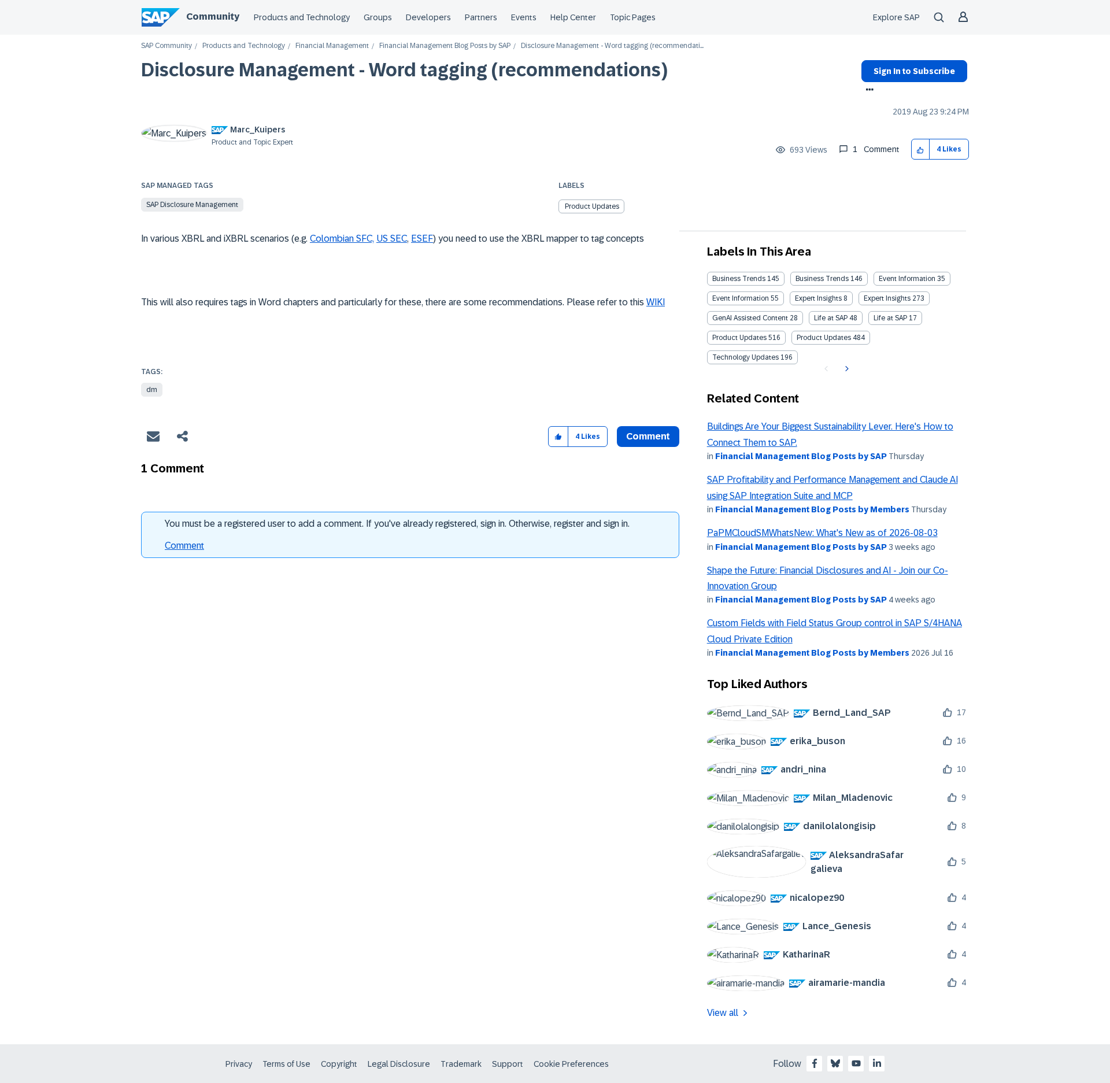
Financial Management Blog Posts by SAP (444, 46)
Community (212, 16)
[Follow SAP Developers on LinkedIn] (877, 1063)
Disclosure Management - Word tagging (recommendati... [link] (612, 46)
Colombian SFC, (342, 238)
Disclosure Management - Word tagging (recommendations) (404, 70)
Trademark (461, 1064)
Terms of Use (286, 1064)
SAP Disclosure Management (192, 205)
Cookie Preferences (571, 1064)
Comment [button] (648, 436)
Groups (378, 17)
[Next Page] (845, 369)
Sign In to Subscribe (914, 71)
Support (507, 1064)
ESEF (422, 238)
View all (722, 1013)
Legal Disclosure (399, 1064)
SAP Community (166, 46)
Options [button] (867, 91)
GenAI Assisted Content (750, 318)
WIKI (655, 302)
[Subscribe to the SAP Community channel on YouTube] (856, 1063)
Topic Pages (633, 17)
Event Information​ (740, 298)
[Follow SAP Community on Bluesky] (835, 1063)
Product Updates (592, 206)
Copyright (339, 1064)
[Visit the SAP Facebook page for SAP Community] (814, 1063)
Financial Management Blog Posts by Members (812, 509)
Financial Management (332, 46)
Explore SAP (896, 17)
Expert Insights (818, 298)
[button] (921, 149)
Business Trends (738, 279)
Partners (481, 17)
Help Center (573, 17)
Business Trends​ (822, 279)
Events (523, 17)
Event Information (907, 279)
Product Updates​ (824, 338)
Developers (428, 17)
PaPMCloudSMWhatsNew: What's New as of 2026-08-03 (822, 533)
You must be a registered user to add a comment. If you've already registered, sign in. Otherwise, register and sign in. (397, 523)
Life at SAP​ (890, 318)
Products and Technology (302, 17)
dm (151, 390)
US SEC (391, 238)
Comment (184, 545)
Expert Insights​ (887, 298)
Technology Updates (745, 357)
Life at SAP (831, 318)
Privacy (238, 1064)
